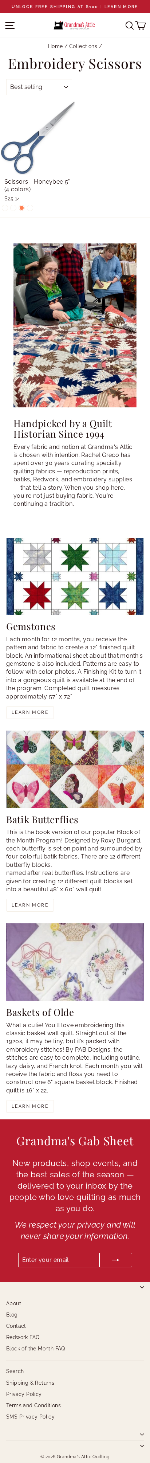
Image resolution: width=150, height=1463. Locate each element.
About (13, 1303)
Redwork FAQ (22, 1337)
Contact (16, 1326)
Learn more (30, 712)
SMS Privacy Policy (30, 1417)
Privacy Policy (24, 1394)
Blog (12, 1315)
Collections (83, 46)
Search (15, 1371)
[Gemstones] (75, 576)
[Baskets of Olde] (75, 962)
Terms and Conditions (33, 1405)
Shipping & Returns (30, 1383)
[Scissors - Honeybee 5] (5, 208)
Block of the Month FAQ (35, 1348)
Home (55, 46)
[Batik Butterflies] (75, 769)
